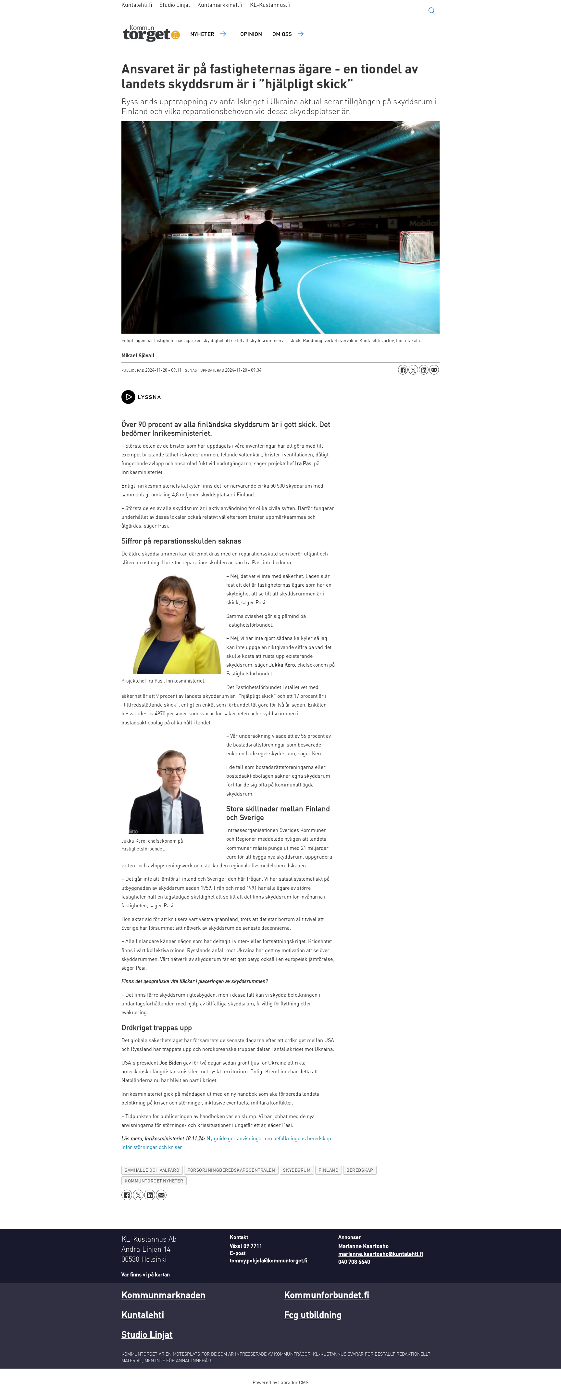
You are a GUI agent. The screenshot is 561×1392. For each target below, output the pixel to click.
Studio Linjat (174, 4)
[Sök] (432, 11)
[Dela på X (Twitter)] (413, 370)
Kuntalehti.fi (136, 4)
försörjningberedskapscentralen (231, 1170)
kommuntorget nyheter (154, 1180)
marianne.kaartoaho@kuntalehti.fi (380, 1253)
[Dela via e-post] (434, 370)
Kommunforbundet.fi (326, 1294)
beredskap (359, 1170)
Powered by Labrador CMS (280, 1382)
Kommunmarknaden (163, 1294)
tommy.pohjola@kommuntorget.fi (268, 1260)
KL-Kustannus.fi (270, 4)
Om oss (282, 33)
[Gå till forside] (151, 34)
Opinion (251, 33)
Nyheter (202, 33)
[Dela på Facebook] (403, 370)
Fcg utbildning (313, 1314)
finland (328, 1170)
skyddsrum (296, 1170)
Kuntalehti (142, 1314)
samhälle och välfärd (152, 1170)
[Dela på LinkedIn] (424, 370)
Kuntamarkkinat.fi (220, 4)
